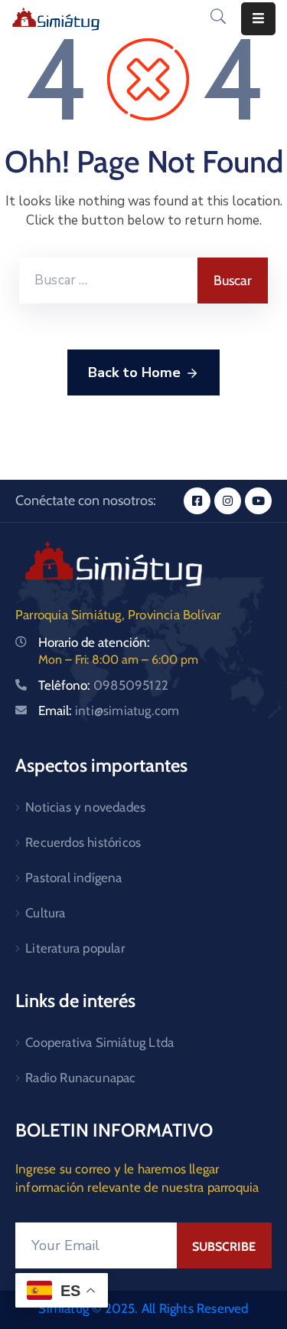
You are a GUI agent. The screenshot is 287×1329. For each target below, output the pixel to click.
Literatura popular (75, 948)
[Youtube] (258, 500)
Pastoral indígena (73, 877)
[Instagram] (227, 500)
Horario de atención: (94, 642)
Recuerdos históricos (83, 842)
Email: (108, 710)
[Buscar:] (108, 281)
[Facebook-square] (197, 500)
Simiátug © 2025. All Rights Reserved (143, 1308)
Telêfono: (103, 685)
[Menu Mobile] (258, 18)
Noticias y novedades (85, 807)
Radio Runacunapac (80, 1077)
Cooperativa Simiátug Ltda (99, 1042)
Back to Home (134, 372)
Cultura (45, 912)
